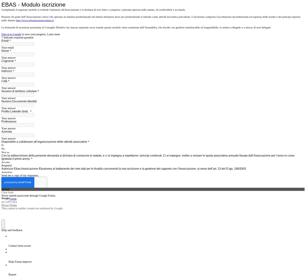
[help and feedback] (3, 224)
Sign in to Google (11, 34)
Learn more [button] (53, 34)
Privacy (5, 205)
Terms (13, 205)
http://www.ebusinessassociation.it (35, 20)
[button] (153, 189)
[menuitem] (156, 241)
